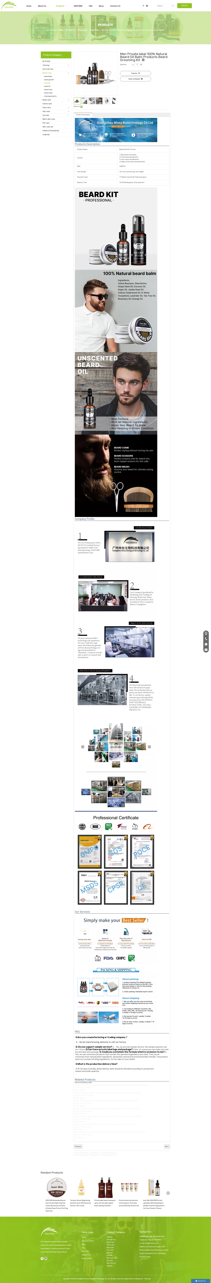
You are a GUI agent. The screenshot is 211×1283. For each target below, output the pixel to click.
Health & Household (51, 131)
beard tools (48, 90)
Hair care (46, 111)
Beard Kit (94, 1154)
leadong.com (138, 1279)
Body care (47, 100)
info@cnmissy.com (151, 1243)
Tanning (46, 65)
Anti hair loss (48, 69)
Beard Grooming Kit (108, 1154)
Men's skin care (49, 119)
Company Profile (88, 1241)
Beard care (47, 73)
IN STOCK (46, 61)
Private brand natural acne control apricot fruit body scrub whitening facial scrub (129, 1203)
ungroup (46, 134)
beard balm (48, 76)
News (84, 1244)
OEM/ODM (85, 1251)
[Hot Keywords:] (173, 6)
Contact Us (86, 1255)
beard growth (49, 80)
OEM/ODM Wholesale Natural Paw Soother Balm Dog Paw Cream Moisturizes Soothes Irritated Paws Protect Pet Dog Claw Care (57, 1205)
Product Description (83, 115)
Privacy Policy (87, 1258)
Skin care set (48, 127)
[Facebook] (143, 5)
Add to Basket (134, 79)
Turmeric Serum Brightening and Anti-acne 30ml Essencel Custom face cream (80, 1203)
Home (84, 1237)
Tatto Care (110, 1245)
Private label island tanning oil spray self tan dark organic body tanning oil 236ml (104, 1203)
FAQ (83, 1248)
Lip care (46, 115)
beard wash (48, 93)
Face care (47, 107)
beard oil (47, 86)
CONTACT (184, 6)
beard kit (47, 83)
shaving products (50, 96)
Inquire (134, 73)
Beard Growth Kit (81, 1154)
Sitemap (148, 1279)
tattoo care (47, 104)
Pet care (46, 123)
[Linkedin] (147, 5)
